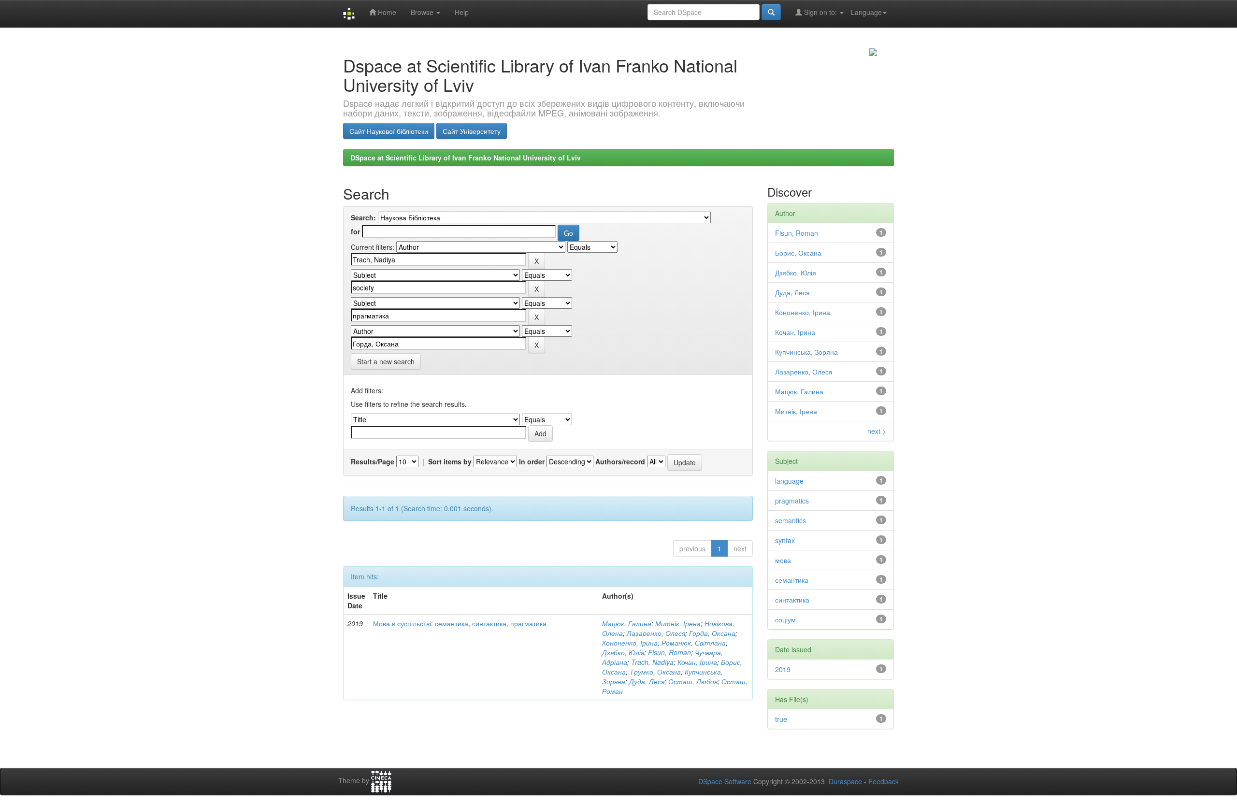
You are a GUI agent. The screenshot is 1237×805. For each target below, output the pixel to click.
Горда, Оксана (712, 633)
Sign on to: (820, 12)
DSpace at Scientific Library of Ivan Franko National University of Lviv (465, 157)
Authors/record (620, 461)
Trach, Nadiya (652, 662)
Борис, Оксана (798, 253)
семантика (791, 580)
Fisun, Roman (669, 652)
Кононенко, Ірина (630, 642)
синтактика (792, 599)
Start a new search (386, 361)
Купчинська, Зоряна (806, 352)
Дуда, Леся (646, 681)
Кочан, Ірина (697, 662)
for (355, 231)
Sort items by (450, 461)
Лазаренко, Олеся (656, 633)
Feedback (883, 781)
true (781, 719)
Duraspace (845, 781)
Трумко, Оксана (655, 671)
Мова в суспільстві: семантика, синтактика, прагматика (460, 623)
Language (866, 12)
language (789, 481)
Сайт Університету (472, 131)
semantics (790, 520)
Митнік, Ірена (678, 623)
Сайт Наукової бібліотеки (388, 131)
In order (532, 461)
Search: (363, 217)
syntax (785, 540)
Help (462, 12)
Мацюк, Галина (626, 623)
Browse (423, 12)
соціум (785, 619)
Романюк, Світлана (694, 642)
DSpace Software (724, 781)
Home (386, 12)
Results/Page (372, 461)
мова (783, 560)
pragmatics (792, 500)
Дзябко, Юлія (623, 652)
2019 (783, 669)
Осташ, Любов (693, 681)
